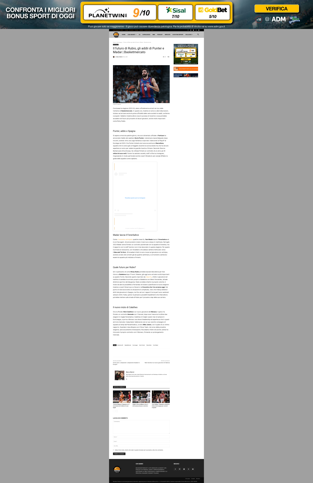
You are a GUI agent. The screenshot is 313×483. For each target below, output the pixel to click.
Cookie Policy (147, 30)
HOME (123, 34)
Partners (141, 30)
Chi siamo (131, 30)
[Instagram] (191, 30)
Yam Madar (155, 345)
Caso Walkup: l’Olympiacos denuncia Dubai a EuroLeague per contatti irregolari (160, 406)
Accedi (126, 30)
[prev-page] (114, 411)
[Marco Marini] (114, 57)
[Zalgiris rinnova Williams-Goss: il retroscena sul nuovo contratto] (141, 396)
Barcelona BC (120, 345)
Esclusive (189, 34)
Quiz (152, 30)
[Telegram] (193, 30)
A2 (139, 34)
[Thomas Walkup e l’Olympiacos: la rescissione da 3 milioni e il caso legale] (122, 396)
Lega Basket (131, 34)
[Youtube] (199, 30)
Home (114, 42)
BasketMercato (128, 345)
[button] (198, 34)
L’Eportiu (149, 277)
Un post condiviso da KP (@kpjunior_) (135, 228)
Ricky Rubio (148, 345)
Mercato (167, 34)
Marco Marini (119, 56)
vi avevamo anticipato (125, 239)
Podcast (160, 34)
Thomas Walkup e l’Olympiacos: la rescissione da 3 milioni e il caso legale (121, 406)
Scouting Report (178, 34)
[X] (196, 30)
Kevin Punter (142, 345)
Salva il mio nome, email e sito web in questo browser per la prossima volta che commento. (139, 450)
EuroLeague (146, 34)
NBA (154, 34)
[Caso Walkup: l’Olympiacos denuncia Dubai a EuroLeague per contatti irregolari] (161, 396)
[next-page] (117, 411)
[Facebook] (188, 30)
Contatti (136, 30)
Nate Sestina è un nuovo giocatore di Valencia (157, 362)
